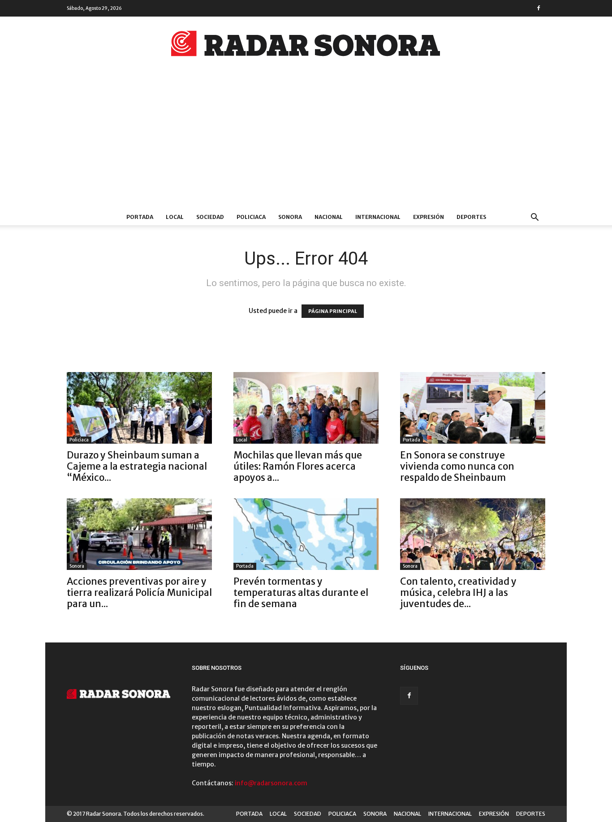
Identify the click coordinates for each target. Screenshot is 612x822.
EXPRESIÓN (428, 217)
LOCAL (175, 217)
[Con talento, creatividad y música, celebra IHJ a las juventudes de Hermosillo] (472, 534)
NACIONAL (329, 217)
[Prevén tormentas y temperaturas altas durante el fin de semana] (306, 534)
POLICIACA (251, 217)
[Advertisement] (306, 142)
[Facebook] (538, 8)
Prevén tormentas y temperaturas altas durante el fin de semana (300, 592)
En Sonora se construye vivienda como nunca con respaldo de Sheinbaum (457, 466)
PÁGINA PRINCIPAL (332, 311)
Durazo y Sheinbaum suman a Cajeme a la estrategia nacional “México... (137, 466)
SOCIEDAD (210, 217)
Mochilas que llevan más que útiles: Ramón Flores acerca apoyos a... (297, 466)
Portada (411, 440)
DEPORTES (471, 217)
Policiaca (79, 440)
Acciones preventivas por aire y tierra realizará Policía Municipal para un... (139, 592)
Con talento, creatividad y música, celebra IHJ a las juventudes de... (458, 592)
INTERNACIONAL (378, 217)
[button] (534, 218)
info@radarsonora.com (271, 783)
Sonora (76, 566)
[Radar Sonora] (306, 46)
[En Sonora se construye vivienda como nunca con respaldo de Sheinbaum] (472, 408)
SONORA (290, 217)
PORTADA (139, 217)
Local (241, 440)
